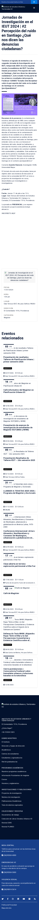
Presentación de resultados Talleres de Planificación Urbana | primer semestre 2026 (18, 359)
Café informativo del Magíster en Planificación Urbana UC (18, 391)
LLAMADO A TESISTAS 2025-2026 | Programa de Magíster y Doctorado (19, 492)
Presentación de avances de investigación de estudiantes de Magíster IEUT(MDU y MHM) (18, 427)
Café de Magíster (11, 593)
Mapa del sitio (6, 908)
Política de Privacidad (9, 905)
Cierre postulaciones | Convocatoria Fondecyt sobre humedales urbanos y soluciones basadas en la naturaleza (18, 672)
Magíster (7, 368)
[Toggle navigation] (34, 2)
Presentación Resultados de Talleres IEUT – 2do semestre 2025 (19, 459)
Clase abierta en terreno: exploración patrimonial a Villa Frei (19, 565)
